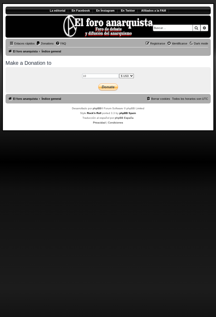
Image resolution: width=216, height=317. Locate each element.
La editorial (57, 10)
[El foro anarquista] (49, 26)
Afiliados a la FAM (153, 10)
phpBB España (124, 117)
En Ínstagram (105, 10)
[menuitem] (45, 43)
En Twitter (128, 10)
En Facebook (81, 10)
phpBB (97, 108)
